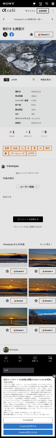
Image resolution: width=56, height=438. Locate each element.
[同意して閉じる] (54, 376)
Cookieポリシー (26, 412)
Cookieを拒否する (28, 426)
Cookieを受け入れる (28, 432)
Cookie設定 (28, 420)
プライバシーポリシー (32, 414)
